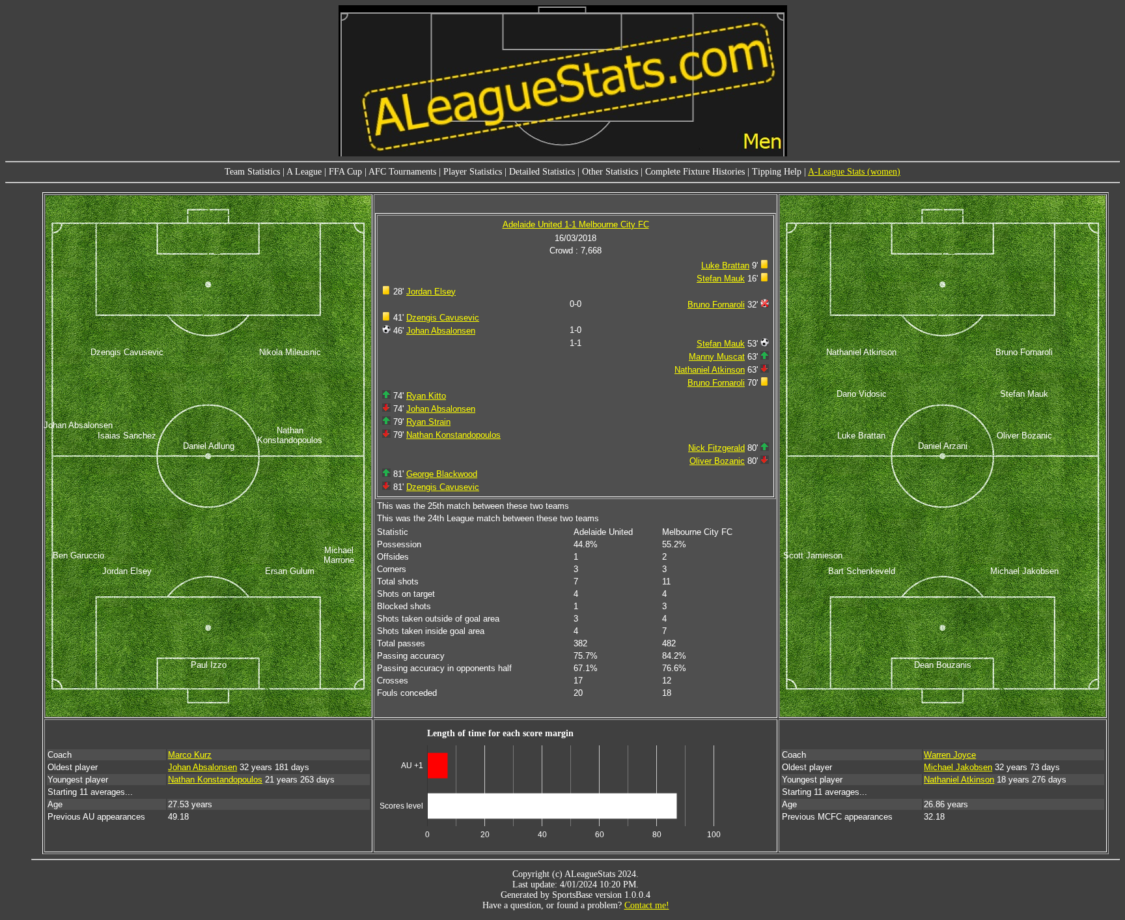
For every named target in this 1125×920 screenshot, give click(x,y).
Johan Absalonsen (440, 331)
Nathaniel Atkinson (709, 370)
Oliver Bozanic (717, 461)
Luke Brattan (725, 265)
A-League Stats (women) (854, 172)
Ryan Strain (428, 422)
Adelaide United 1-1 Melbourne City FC (576, 224)
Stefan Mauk (721, 278)
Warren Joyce (950, 755)
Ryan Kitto (426, 396)
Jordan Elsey (431, 291)
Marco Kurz (190, 755)
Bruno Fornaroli (716, 304)
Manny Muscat (717, 357)
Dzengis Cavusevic (442, 318)
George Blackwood (441, 474)
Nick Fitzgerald (716, 448)
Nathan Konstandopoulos (453, 435)
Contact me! (646, 905)
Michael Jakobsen (958, 767)
